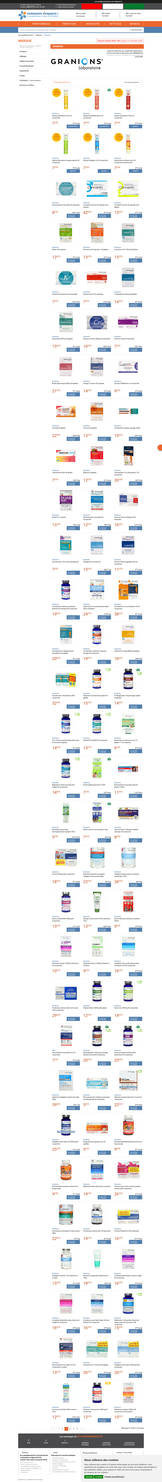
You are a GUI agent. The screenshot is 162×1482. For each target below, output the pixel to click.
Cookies (55, 1468)
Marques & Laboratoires (60, 1460)
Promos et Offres (27, 85)
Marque (39, 35)
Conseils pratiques (58, 1458)
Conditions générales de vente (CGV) (63, 1462)
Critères (23, 51)
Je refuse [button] (98, 1477)
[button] (41, 24)
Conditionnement (27, 66)
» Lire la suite (139, 56)
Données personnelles (59, 1466)
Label (22, 76)
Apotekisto (30, 1479)
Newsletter (24, 1472)
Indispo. (136, 126)
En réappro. (73, 126)
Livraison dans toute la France (30, 5)
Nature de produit (27, 61)
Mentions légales (57, 1464)
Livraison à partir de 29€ (32, 7)
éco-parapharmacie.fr (26, 35)
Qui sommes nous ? (27, 1462)
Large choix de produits (66, 7)
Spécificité (24, 71)
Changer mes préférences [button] (114, 1477)
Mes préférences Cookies (60, 1470)
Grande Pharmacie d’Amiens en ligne (63, 1472)
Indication (30, 80)
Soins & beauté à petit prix (67, 5)
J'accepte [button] (89, 1477)
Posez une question (61, 82)
